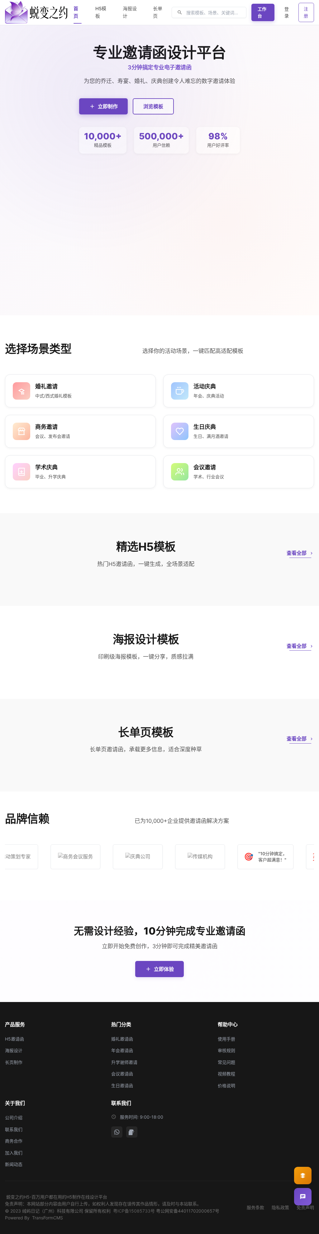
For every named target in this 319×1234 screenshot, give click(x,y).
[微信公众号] (116, 1132)
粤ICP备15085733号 (134, 1210)
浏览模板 (153, 106)
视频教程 (226, 1073)
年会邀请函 (122, 1050)
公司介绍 (13, 1117)
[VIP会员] (303, 1175)
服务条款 (255, 1207)
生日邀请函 (122, 1085)
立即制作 (108, 106)
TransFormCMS (47, 1217)
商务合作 (13, 1141)
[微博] (131, 1132)
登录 (286, 12)
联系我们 (13, 1129)
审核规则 (226, 1050)
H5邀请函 (14, 1038)
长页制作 (13, 1062)
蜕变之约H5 (18, 1196)
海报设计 (13, 1050)
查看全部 (297, 553)
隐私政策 (280, 1207)
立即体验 (164, 969)
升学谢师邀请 (124, 1062)
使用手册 (226, 1038)
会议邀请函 (122, 1073)
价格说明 (226, 1085)
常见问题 (226, 1062)
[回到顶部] (303, 1224)
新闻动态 (13, 1164)
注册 (306, 12)
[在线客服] (303, 1196)
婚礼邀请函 (122, 1038)
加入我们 (13, 1152)
